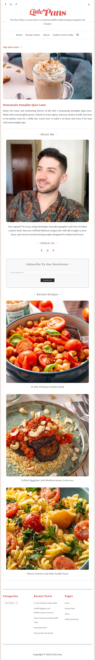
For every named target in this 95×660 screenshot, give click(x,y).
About (46, 34)
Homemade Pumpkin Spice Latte (24, 104)
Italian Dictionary (72, 619)
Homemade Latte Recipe (43, 633)
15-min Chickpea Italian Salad (45, 603)
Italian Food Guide (63, 34)
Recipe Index (33, 34)
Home (19, 34)
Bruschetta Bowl (40, 628)
